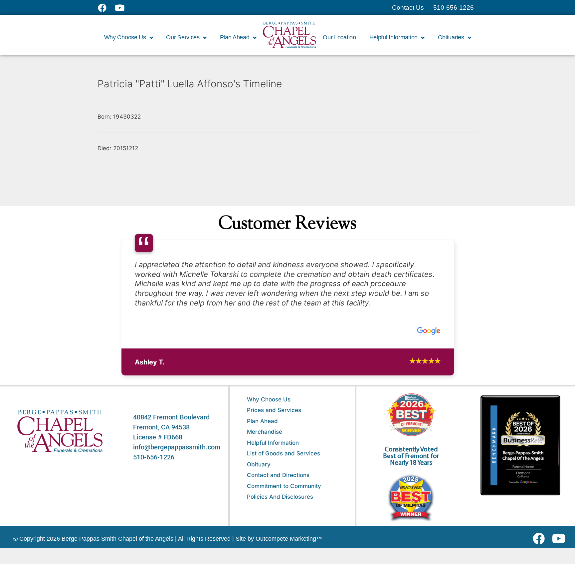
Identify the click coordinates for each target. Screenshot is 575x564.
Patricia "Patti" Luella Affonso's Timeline (189, 84)
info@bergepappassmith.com (176, 453)
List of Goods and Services (283, 459)
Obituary (259, 470)
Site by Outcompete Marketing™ (279, 544)
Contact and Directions (278, 481)
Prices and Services (274, 416)
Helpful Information (273, 448)
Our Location (339, 37)
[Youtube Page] (123, 7)
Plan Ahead (262, 426)
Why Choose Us (268, 405)
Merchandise (264, 437)
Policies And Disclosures (280, 502)
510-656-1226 (153, 463)
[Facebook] (540, 544)
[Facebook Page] (106, 7)
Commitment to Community (284, 491)
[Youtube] (561, 544)
